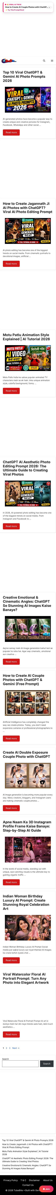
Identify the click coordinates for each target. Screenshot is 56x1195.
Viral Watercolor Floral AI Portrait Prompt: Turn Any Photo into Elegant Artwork (26, 978)
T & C (23, 1180)
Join (47, 1189)
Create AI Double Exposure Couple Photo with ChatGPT (26, 754)
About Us (48, 1180)
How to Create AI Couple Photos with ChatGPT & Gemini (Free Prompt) (23, 679)
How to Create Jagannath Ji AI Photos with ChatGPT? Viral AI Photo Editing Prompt (27, 208)
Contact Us (28, 1185)
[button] (44, 61)
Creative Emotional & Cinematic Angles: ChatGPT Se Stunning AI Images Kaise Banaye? (27, 603)
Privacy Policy (10, 1180)
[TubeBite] (8, 61)
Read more (11, 132)
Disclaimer (34, 1180)
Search (5, 1059)
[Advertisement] (28, 28)
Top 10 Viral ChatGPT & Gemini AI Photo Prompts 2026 (24, 76)
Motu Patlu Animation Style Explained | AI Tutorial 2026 (26, 337)
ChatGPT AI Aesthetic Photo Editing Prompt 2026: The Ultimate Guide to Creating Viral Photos (26, 468)
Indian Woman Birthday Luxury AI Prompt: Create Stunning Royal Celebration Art (26, 902)
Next (15, 1048)
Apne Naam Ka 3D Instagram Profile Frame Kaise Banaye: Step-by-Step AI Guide (27, 826)
